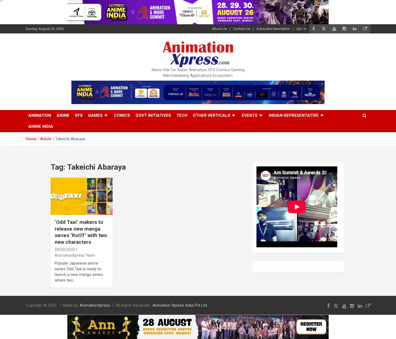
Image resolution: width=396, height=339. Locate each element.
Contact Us (241, 29)
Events (250, 115)
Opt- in (301, 29)
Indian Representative (294, 115)
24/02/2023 (65, 249)
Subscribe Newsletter (273, 29)
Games (95, 115)
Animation (39, 115)
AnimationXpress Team (75, 255)
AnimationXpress (95, 305)
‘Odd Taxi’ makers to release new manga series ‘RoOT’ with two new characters (81, 232)
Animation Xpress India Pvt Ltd (179, 305)
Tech (181, 115)
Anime (63, 115)
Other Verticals (211, 115)
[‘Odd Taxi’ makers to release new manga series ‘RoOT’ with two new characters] (81, 196)
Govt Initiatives (153, 115)
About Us (219, 29)
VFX (79, 115)
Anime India (40, 126)
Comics (122, 115)
